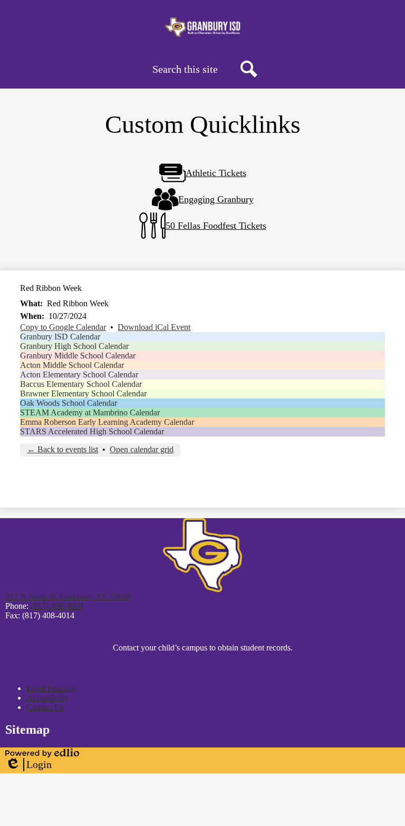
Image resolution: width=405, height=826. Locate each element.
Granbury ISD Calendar (60, 336)
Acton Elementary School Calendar (79, 374)
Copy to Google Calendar (63, 327)
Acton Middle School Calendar (72, 365)
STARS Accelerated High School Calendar (92, 431)
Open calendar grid (141, 449)
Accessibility (47, 697)
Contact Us (45, 707)
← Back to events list (62, 449)
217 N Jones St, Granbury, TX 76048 (68, 596)
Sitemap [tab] (27, 729)
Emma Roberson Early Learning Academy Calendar (107, 421)
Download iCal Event (154, 327)
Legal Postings (50, 688)
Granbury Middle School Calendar (78, 355)
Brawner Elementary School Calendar (83, 393)
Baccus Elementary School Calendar (81, 384)
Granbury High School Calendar (74, 346)
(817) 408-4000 (57, 605)
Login (28, 765)
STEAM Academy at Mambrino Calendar (90, 412)
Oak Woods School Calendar (68, 403)
